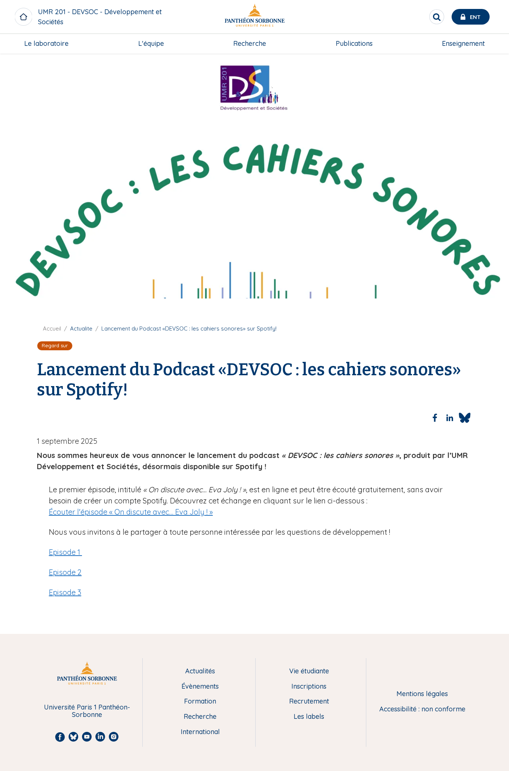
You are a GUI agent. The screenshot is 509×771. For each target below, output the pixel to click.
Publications (354, 43)
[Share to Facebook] (435, 418)
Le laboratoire (46, 43)
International (200, 732)
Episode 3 (65, 592)
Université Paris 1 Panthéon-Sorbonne (87, 711)
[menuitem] (46, 44)
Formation (200, 701)
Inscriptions (308, 687)
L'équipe (151, 43)
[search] (436, 16)
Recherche (249, 43)
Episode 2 (65, 572)
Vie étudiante (309, 671)
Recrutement (309, 701)
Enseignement (463, 43)
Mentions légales (422, 694)
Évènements (200, 687)
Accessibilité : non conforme (422, 709)
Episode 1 (65, 552)
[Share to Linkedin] (450, 418)
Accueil (52, 328)
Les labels (309, 717)
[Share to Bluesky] (465, 418)
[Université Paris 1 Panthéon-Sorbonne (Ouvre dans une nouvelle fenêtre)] (254, 17)
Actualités (200, 671)
